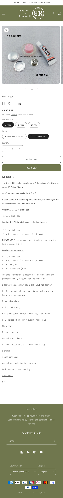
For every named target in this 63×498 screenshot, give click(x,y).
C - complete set (38, 136)
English (44, 471)
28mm (34, 125)
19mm (8, 125)
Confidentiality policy (17, 419)
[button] (3, 13)
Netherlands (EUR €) (21, 471)
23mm (21, 125)
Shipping (14, 114)
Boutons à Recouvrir (28, 493)
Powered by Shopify (40, 493)
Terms (32, 419)
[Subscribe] (54, 441)
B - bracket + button (14, 136)
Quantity (5, 143)
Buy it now (32, 167)
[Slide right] (38, 89)
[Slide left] (25, 89)
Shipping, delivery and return (37, 415)
